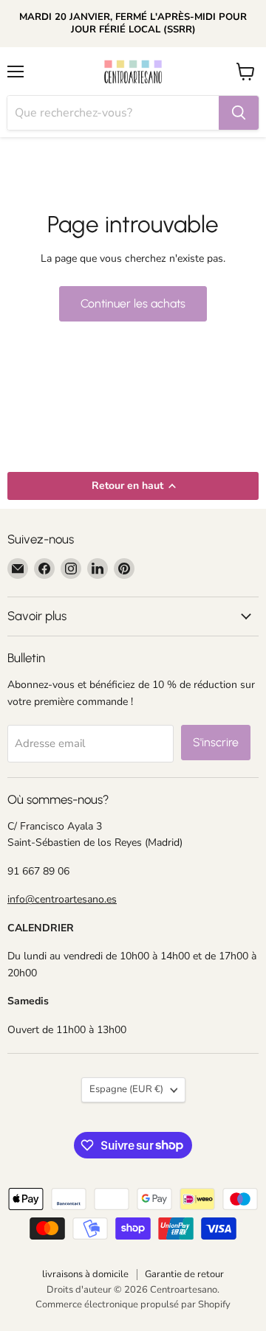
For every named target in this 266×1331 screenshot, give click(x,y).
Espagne (126, 1089)
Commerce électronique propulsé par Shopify (133, 1304)
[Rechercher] (239, 113)
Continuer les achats (133, 303)
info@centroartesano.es (62, 899)
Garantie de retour (184, 1274)
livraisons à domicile (85, 1274)
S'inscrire (216, 742)
